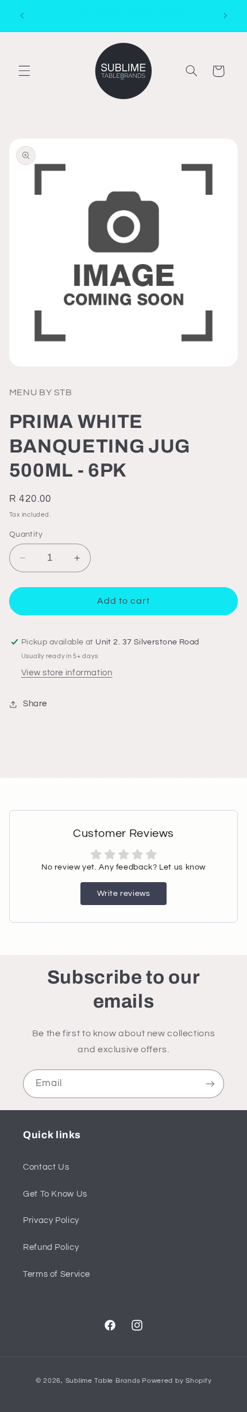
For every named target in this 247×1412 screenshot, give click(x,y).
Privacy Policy (51, 1220)
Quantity (26, 534)
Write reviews (123, 894)
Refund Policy (51, 1247)
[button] (24, 71)
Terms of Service (56, 1274)
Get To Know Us (55, 1194)
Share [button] (35, 703)
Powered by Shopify (176, 1381)
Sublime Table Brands (103, 1381)
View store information (67, 672)
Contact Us (46, 1167)
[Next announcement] (225, 15)
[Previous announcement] (21, 15)
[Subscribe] (210, 1083)
